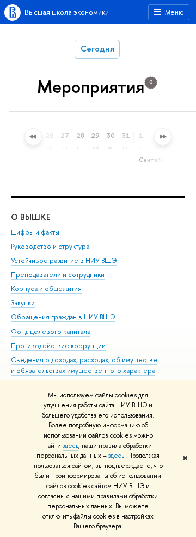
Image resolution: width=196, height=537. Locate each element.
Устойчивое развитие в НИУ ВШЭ (64, 260)
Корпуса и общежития (46, 288)
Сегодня (97, 48)
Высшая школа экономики (66, 12)
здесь (70, 445)
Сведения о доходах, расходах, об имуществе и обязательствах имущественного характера (84, 365)
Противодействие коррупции (58, 345)
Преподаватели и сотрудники (58, 274)
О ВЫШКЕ (30, 217)
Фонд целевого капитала (50, 331)
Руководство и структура (50, 246)
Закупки (23, 302)
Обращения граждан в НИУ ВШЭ (63, 316)
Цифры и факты (35, 232)
